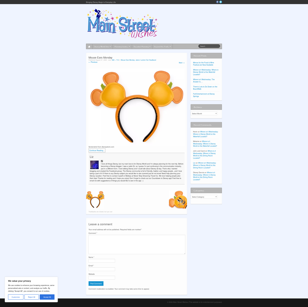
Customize (16, 297)
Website (92, 274)
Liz (91, 156)
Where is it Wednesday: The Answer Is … (204, 80)
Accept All (47, 297)
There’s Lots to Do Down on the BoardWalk (205, 87)
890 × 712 (115, 60)
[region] (31, 289)
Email (91, 265)
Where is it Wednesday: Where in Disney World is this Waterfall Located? (205, 72)
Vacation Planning (141, 46)
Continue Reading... (97, 150)
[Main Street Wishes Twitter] (220, 2)
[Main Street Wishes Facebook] (217, 2)
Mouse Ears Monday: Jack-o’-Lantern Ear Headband (138, 60)
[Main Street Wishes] (122, 23)
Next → (182, 62)
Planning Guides (121, 46)
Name (91, 257)
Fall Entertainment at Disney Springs (204, 95)
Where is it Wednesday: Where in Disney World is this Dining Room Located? (204, 154)
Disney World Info (101, 46)
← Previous (93, 62)
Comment (93, 233)
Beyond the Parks (162, 46)
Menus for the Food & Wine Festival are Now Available (203, 63)
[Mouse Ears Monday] (137, 107)
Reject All (31, 297)
